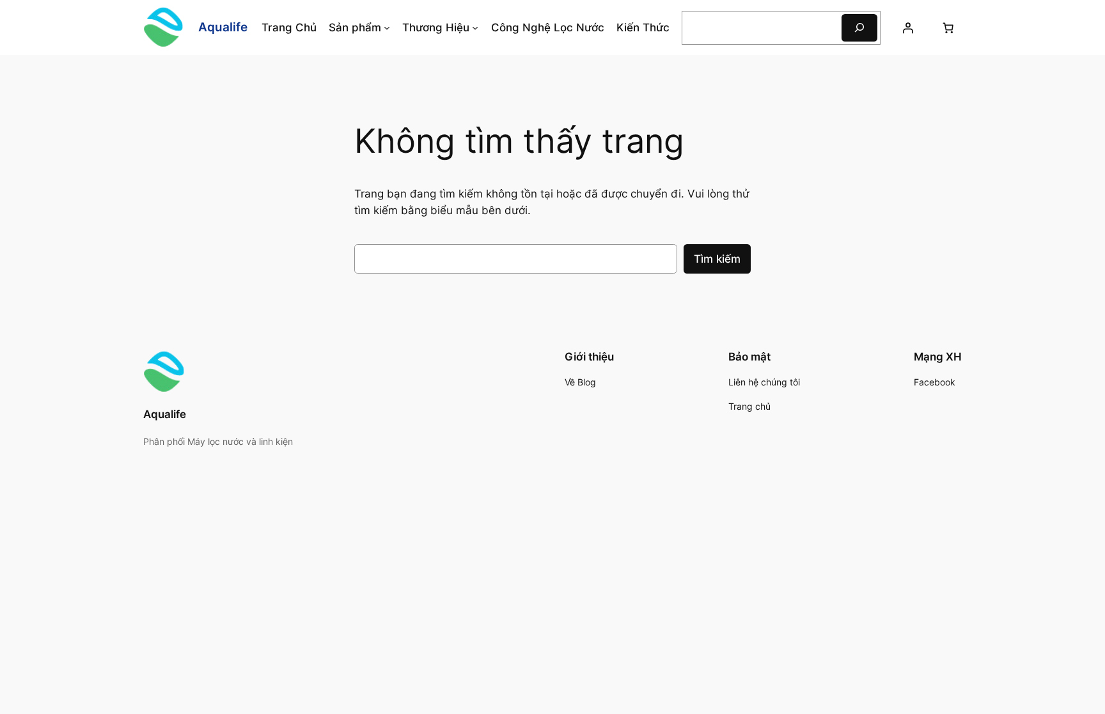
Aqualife (222, 27)
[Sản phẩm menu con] (387, 27)
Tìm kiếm (717, 258)
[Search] (859, 28)
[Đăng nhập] (908, 27)
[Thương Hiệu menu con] (475, 27)
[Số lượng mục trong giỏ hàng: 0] (948, 27)
